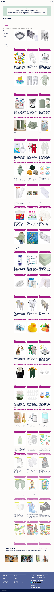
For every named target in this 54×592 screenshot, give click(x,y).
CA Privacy (16, 578)
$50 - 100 (6, 33)
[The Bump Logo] (3, 1)
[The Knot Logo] (33, 575)
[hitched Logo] (33, 577)
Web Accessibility (16, 579)
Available (5, 44)
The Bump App (5, 575)
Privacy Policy (5, 582)
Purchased (6, 46)
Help (4, 578)
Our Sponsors (16, 581)
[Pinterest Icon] (36, 587)
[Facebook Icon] (31, 587)
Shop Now (6, 25)
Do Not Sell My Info (17, 575)
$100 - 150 (6, 35)
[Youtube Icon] (38, 587)
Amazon (5, 40)
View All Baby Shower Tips (43, 548)
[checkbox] (3, 33)
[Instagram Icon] (34, 587)
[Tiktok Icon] (33, 587)
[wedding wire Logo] (41, 577)
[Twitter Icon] (39, 587)
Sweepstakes (5, 579)
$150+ (5, 36)
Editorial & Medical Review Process (19, 582)
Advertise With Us (5, 581)
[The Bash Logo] (40, 575)
